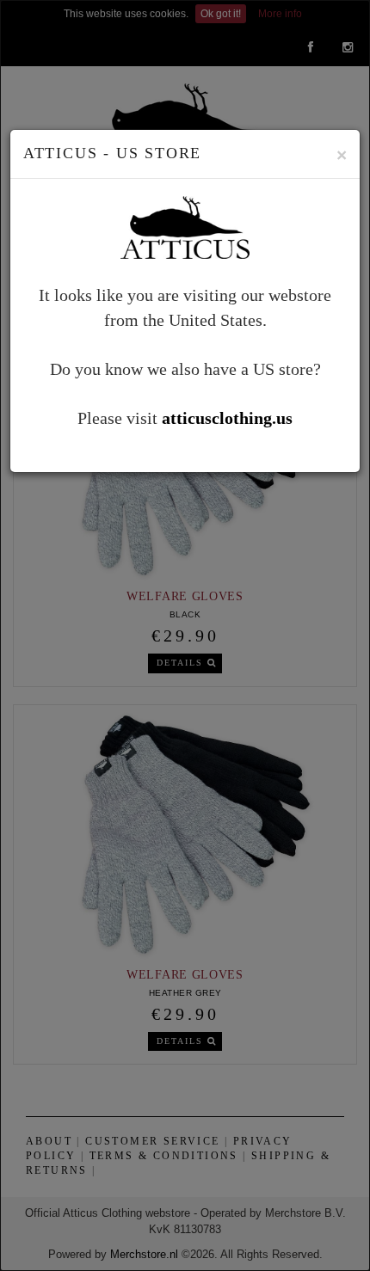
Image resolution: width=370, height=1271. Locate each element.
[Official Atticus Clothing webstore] (185, 225)
